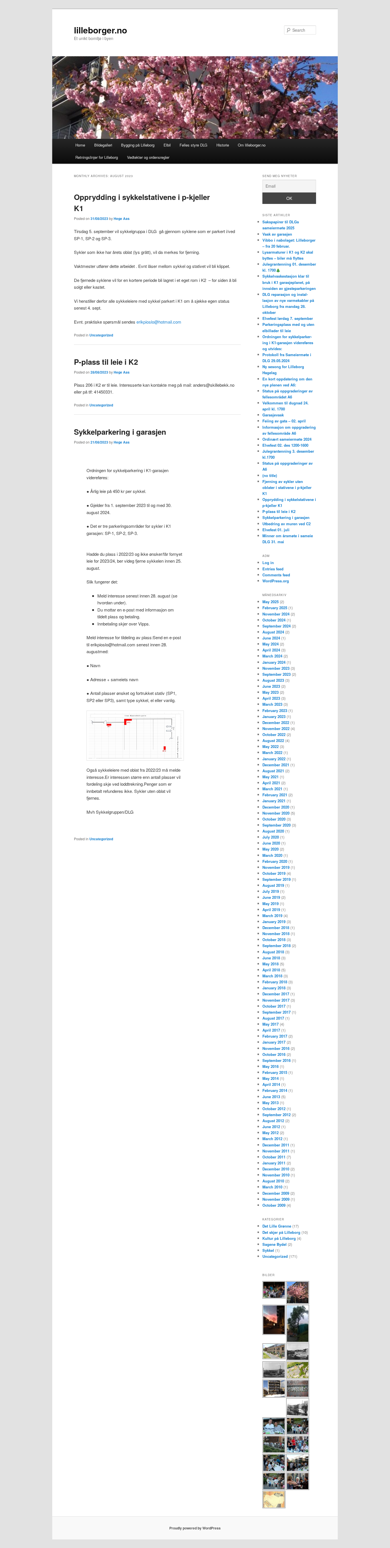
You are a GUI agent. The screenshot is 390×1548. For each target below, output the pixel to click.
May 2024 (270, 644)
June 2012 (271, 1126)
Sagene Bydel (274, 1244)
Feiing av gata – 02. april (284, 421)
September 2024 (276, 626)
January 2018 (274, 987)
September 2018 (276, 945)
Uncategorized (101, 335)
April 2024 (271, 650)
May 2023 (270, 692)
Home (80, 145)
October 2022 (274, 734)
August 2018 (273, 952)
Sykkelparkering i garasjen (120, 431)
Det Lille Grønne (276, 1226)
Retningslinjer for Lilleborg (96, 157)
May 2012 (270, 1132)
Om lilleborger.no (252, 145)
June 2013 (271, 1096)
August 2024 (273, 632)
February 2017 (274, 1036)
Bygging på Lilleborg (137, 145)
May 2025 (270, 601)
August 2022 (273, 740)
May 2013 (270, 1102)
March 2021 (272, 788)
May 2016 (270, 1066)
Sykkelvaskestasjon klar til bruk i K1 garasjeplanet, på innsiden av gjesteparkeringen (289, 282)
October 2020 (274, 819)
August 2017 (273, 1018)
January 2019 (274, 921)
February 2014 (274, 1090)
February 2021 (274, 794)
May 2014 (270, 1078)
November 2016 (276, 1048)
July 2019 (270, 891)
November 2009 (276, 1199)
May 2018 (270, 964)
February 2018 (274, 981)
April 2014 (271, 1084)
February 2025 (274, 607)
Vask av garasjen (277, 234)
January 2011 (274, 1163)
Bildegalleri (103, 145)
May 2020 (270, 849)
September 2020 (276, 825)
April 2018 (271, 969)
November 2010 (276, 1175)
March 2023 (272, 704)
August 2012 (273, 1120)
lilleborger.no (100, 30)
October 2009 (274, 1205)
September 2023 (276, 674)
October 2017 (274, 1006)
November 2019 (276, 867)
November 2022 (276, 728)
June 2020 (271, 843)
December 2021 (275, 764)
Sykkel (268, 1250)
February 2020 (274, 861)
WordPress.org (275, 580)
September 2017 (276, 1012)
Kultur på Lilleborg (279, 1238)
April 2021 (271, 782)
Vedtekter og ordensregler (148, 157)
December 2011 (275, 1145)
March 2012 (272, 1138)
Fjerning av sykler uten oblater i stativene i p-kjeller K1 (286, 487)
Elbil (167, 145)
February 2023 (274, 710)
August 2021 (273, 770)
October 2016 (274, 1054)
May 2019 (270, 903)
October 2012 (274, 1108)
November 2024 (276, 614)
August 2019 (273, 885)
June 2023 (271, 686)
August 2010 (273, 1181)
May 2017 (270, 1024)
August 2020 (273, 831)
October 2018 (274, 939)
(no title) (269, 475)
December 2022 (275, 722)
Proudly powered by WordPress (195, 1528)
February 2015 (274, 1072)
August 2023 (273, 680)
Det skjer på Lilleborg (281, 1232)
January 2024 (274, 662)
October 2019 (274, 873)
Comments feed (276, 575)
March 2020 (272, 855)
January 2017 (274, 1042)
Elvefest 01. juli (276, 529)
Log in (268, 562)
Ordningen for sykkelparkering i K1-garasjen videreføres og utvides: (287, 342)
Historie (222, 145)
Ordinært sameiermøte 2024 (286, 439)
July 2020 (270, 837)
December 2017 (275, 993)
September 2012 (276, 1114)
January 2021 (274, 800)
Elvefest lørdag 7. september (287, 318)
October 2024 (274, 620)
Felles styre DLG (193, 145)
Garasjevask (273, 415)
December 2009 (275, 1193)
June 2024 (271, 638)
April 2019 (271, 909)
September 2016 (276, 1060)
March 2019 (272, 915)
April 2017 (271, 1030)
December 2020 (275, 807)
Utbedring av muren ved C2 (286, 523)
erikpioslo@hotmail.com (158, 322)
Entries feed (273, 569)
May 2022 (270, 746)
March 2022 (272, 752)
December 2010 (275, 1169)
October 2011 (274, 1157)
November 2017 (276, 1000)
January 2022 (274, 758)
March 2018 (272, 975)
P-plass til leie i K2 (106, 361)
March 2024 (272, 656)
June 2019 (271, 897)
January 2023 (274, 716)
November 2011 (276, 1151)
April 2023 (271, 698)
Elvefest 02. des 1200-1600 (285, 445)
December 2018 (275, 927)
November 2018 (276, 933)
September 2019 (276, 879)
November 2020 (276, 813)
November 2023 (276, 668)
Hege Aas (122, 218)
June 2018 (271, 958)
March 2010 (272, 1187)
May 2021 (270, 776)
